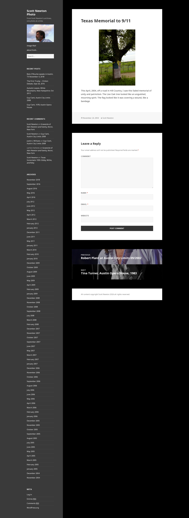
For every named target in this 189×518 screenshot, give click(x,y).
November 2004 (33, 477)
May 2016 (31, 193)
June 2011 (31, 237)
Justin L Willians (33, 141)
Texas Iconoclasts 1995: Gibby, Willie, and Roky (39, 160)
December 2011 (33, 232)
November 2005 (33, 425)
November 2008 (33, 302)
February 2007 (33, 359)
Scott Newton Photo (37, 12)
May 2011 (31, 241)
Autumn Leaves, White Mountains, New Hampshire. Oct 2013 (40, 91)
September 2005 (33, 434)
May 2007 (31, 350)
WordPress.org (33, 507)
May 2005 (31, 451)
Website (85, 215)
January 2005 (32, 469)
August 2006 (32, 385)
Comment (86, 156)
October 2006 (32, 377)
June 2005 (31, 447)
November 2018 (33, 180)
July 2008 (30, 315)
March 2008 (31, 320)
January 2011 (32, 245)
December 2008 (33, 298)
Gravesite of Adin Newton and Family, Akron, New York (40, 127)
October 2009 (32, 267)
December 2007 (33, 329)
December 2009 (33, 263)
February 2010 (33, 254)
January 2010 (32, 258)
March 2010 (31, 250)
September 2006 (33, 381)
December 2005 (33, 421)
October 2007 (32, 337)
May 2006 (31, 399)
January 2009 (32, 293)
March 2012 (31, 219)
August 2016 (32, 188)
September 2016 (33, 184)
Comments (33, 503)
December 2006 (33, 368)
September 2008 (33, 311)
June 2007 (31, 346)
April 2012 (31, 215)
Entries (31, 499)
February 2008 (33, 324)
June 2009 (31, 276)
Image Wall (31, 45)
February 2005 (33, 464)
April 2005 (31, 456)
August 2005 (32, 438)
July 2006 (30, 390)
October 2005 (32, 429)
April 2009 (31, 285)
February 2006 (33, 412)
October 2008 (32, 307)
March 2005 (31, 460)
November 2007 (33, 333)
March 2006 (31, 407)
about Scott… (32, 50)
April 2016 (31, 197)
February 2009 (33, 289)
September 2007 (33, 342)
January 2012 (32, 228)
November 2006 (33, 372)
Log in (29, 494)
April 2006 (31, 403)
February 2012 (33, 223)
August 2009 (32, 272)
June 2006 (31, 394)
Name (84, 193)
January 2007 (32, 364)
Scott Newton (32, 124)
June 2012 (31, 206)
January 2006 (32, 416)
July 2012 (30, 201)
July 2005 (30, 442)
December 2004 (33, 473)
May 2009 (31, 280)
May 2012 (31, 210)
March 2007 (31, 355)
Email (84, 204)
